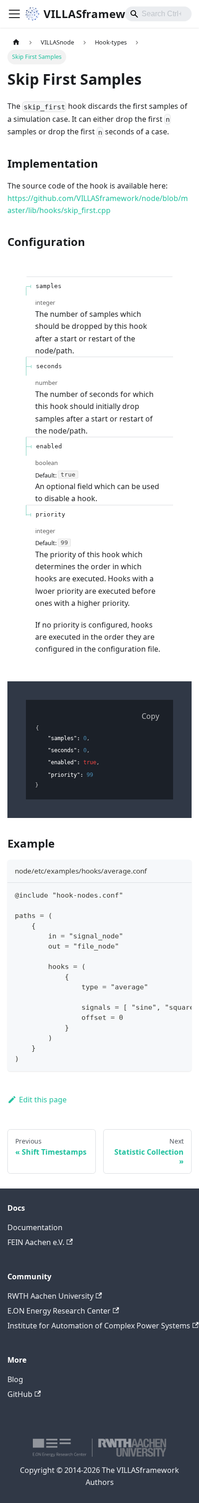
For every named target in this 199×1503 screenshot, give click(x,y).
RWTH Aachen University (50, 1296)
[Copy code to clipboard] (180, 894)
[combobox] (158, 13)
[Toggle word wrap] (163, 894)
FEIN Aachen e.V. (35, 1242)
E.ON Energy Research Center (59, 1311)
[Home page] (16, 42)
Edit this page (43, 1099)
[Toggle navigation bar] (14, 14)
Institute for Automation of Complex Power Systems (98, 1326)
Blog (15, 1379)
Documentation (34, 1227)
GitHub (19, 1394)
